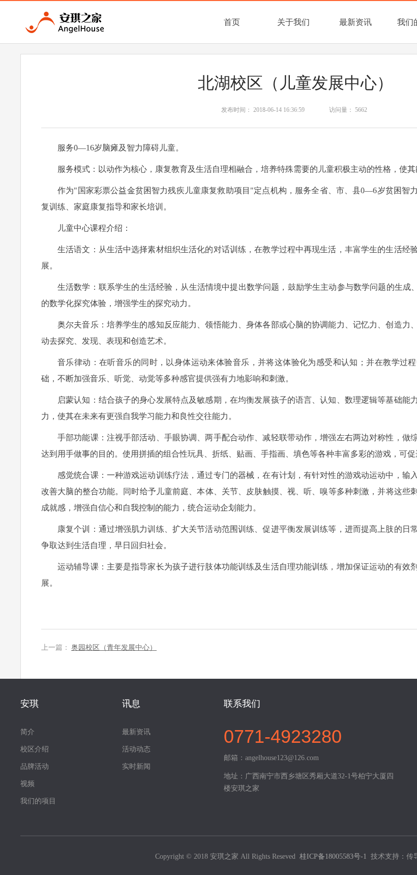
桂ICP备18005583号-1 (333, 856)
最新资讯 (355, 22)
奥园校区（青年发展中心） (114, 647)
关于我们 (293, 22)
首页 (232, 22)
